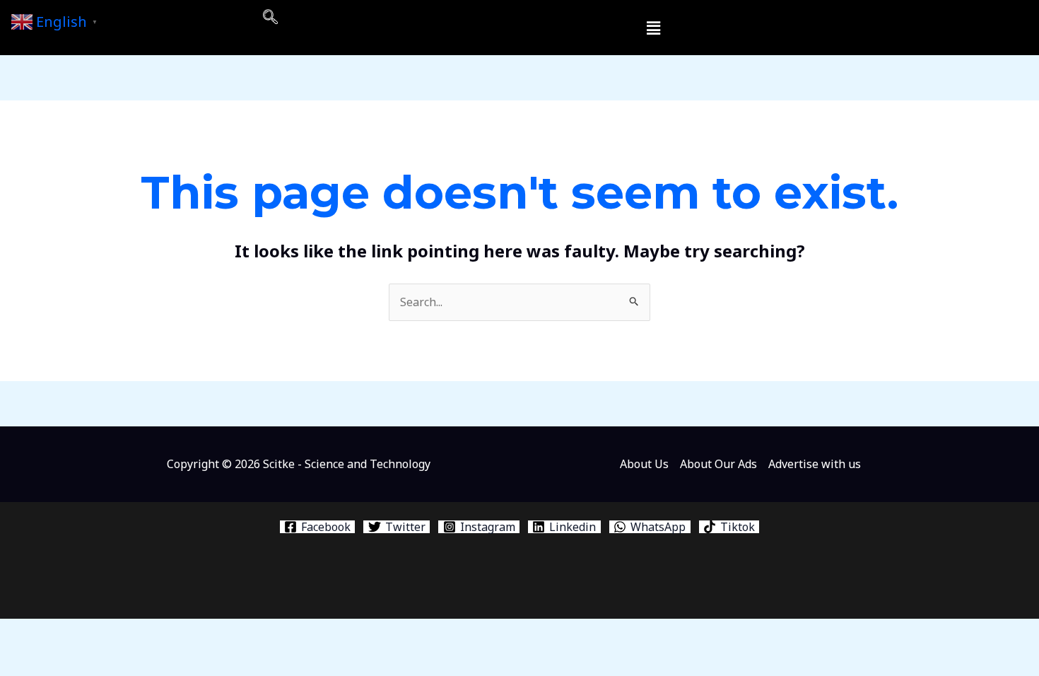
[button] (270, 18)
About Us (644, 464)
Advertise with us (814, 464)
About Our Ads (718, 464)
